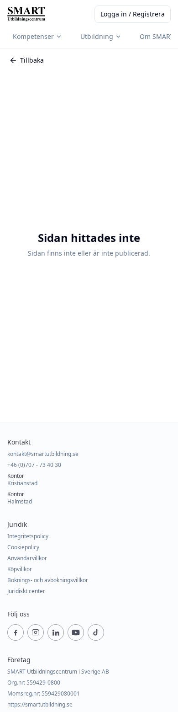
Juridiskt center (26, 591)
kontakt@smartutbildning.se (43, 454)
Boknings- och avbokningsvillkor (47, 580)
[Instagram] (35, 632)
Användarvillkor (27, 558)
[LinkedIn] (55, 632)
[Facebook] (15, 632)
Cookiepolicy (23, 547)
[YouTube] (76, 632)
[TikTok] (96, 632)
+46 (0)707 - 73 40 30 (34, 465)
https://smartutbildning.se (40, 704)
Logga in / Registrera (132, 14)
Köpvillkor (19, 569)
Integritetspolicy (27, 536)
